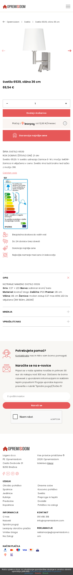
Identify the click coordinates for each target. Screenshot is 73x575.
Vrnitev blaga (10, 532)
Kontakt (42, 512)
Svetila (41, 493)
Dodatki (42, 501)
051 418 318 (43, 516)
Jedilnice (8, 493)
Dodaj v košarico (36, 113)
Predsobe (8, 501)
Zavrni (38, 573)
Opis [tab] (5, 277)
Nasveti (7, 520)
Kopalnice (8, 505)
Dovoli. (46, 573)
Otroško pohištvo (12, 485)
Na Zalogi (8, 536)
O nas (6, 516)
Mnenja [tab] (7, 311)
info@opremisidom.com (50, 520)
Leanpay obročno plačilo (17, 528)
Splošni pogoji (11, 524)
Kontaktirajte (22, 355)
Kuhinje (7, 497)
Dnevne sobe (45, 485)
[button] (69, 50)
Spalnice (7, 489)
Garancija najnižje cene (33, 135)
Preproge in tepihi (48, 497)
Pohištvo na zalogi (48, 505)
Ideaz (50, 463)
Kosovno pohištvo (47, 489)
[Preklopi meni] (68, 6)
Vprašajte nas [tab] (12, 321)
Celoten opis (10, 172)
